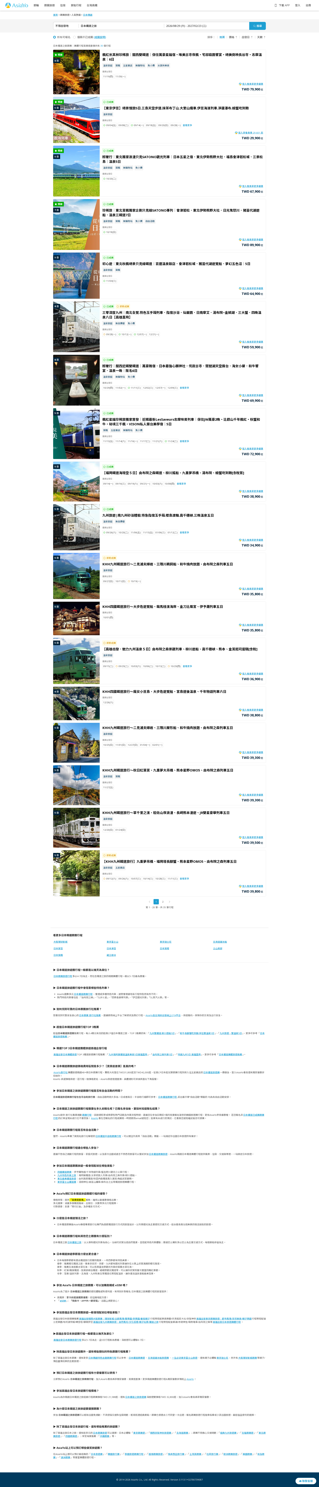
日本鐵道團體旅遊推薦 (230, 1054)
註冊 (308, 5)
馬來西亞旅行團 (176, 1454)
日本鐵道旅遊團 (211, 1072)
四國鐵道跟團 (64, 1172)
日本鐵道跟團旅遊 (158, 1154)
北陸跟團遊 (247, 1432)
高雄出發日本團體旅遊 (65, 1054)
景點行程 (76, 5)
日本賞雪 (58, 948)
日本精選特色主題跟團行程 (102, 1357)
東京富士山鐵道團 (66, 1181)
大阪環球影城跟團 (247, 1357)
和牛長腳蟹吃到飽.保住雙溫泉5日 (197, 1033)
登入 (297, 5)
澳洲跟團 (65, 1457)
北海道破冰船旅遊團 (158, 1357)
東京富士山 (112, 941)
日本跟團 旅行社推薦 (90, 1015)
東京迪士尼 (165, 941)
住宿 (62, 5)
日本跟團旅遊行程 (62, 976)
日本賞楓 (58, 955)
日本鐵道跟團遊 (137, 1357)
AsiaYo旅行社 (60, 1072)
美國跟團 (247, 1454)
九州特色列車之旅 (66, 1175)
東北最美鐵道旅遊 (66, 1178)
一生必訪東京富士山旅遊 (184, 1357)
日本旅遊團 (97, 1454)
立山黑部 (217, 948)
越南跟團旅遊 (156, 1454)
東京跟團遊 (139, 1432)
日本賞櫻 (164, 948)
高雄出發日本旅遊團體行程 (227, 1322)
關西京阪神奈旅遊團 (160, 1432)
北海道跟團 (182, 1432)
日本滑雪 (111, 948)
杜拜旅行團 (212, 1454)
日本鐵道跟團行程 (83, 994)
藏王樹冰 (111, 955)
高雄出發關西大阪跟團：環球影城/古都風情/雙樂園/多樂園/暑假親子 (114, 1318)
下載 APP (284, 5)
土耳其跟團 (195, 1454)
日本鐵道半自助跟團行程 (108, 1136)
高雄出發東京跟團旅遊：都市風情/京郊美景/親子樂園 (224, 1318)
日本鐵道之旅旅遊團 (135, 1397)
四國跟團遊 (71, 1436)
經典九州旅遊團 (228, 1432)
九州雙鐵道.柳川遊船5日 (162, 1033)
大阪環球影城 (60, 941)
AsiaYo (94, 1118)
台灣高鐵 (92, 5)
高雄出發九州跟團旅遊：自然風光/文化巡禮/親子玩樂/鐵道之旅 (126, 1322)
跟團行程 (87, 1114)
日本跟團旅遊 (100, 1432)
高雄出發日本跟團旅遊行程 (67, 1339)
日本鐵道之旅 (74, 1242)
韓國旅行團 (113, 1454)
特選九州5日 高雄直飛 (189, 1054)
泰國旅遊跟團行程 (134, 1454)
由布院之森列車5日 (162, 1054)
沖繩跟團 (104, 1436)
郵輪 (36, 5)
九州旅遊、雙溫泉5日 (231, 1033)
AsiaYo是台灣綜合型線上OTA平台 (163, 1015)
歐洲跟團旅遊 (230, 1454)
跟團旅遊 (49, 5)
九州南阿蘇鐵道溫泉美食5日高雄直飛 (128, 1054)
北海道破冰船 (220, 941)
